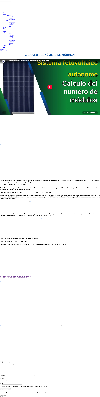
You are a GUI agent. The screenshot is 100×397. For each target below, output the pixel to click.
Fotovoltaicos (12, 19)
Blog (4, 28)
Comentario (3, 375)
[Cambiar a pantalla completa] (2, 395)
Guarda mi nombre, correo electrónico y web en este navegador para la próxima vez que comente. (24, 386)
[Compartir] (3, 395)
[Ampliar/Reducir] (0, 395)
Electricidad (11, 16)
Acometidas (11, 23)
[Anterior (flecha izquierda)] (0, 396)
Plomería (11, 18)
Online (7, 20)
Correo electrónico (4, 381)
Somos (4, 27)
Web (1, 383)
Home (4, 12)
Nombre (2, 378)
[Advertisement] (44, 129)
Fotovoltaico (12, 22)
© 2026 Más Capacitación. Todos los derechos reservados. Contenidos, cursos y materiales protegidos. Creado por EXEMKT (25, 392)
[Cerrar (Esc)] (5, 395)
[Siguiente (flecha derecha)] (2, 396)
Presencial (8, 15)
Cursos (4, 14)
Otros (10, 26)
